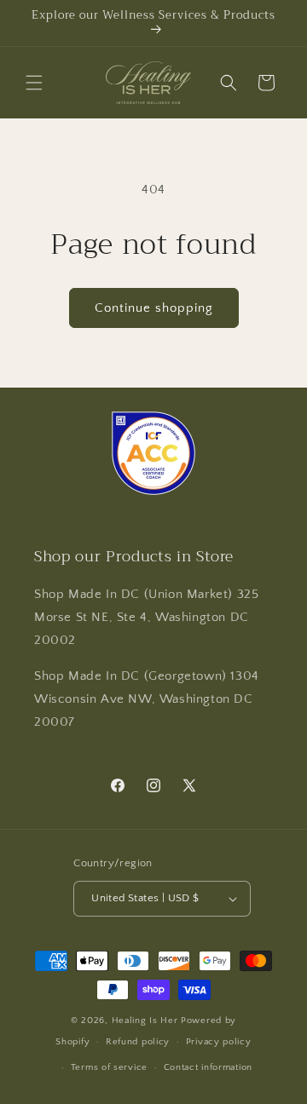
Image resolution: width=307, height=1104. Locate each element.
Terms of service (109, 1067)
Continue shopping (154, 308)
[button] (34, 82)
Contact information (208, 1067)
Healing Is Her (147, 1020)
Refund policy (138, 1042)
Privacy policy (219, 1042)
